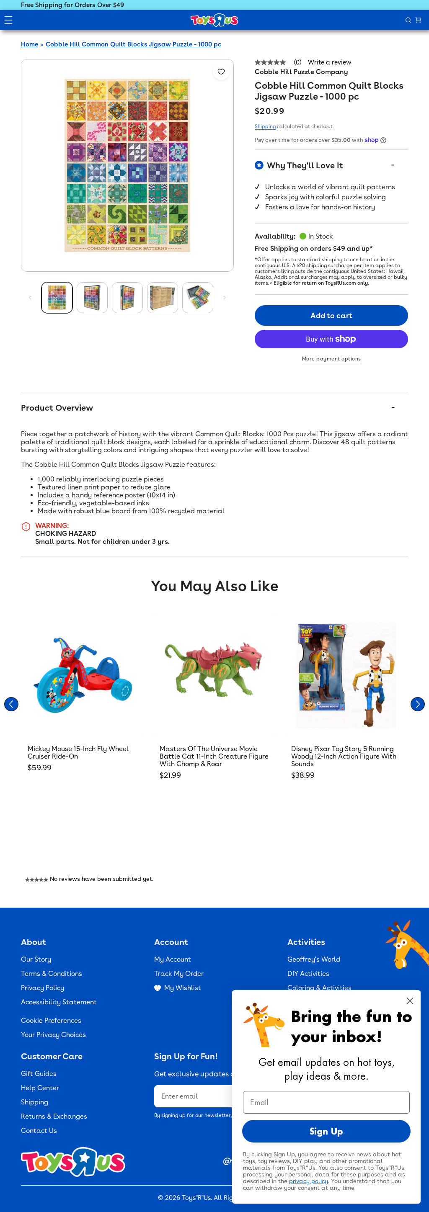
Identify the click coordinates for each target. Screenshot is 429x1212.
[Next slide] (418, 704)
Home (29, 44)
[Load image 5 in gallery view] (197, 297)
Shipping (265, 126)
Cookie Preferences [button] (51, 1020)
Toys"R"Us (196, 1198)
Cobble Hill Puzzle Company (301, 72)
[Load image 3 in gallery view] (127, 297)
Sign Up (326, 1131)
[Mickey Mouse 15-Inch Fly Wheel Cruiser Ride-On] (83, 675)
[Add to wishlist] (221, 71)
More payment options (331, 359)
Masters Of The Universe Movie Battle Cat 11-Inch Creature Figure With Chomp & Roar (214, 756)
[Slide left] (30, 297)
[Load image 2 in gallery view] (92, 297)
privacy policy (308, 1181)
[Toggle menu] (8, 20)
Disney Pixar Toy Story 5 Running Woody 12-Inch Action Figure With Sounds (343, 756)
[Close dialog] (410, 1000)
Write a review (329, 62)
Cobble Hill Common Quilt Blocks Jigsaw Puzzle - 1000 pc (133, 44)
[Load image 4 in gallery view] (162, 297)
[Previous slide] (11, 704)
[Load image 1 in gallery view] (56, 297)
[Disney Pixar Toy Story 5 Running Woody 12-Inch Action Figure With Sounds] (346, 675)
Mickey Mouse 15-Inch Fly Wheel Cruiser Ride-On (78, 752)
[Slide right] (224, 297)
